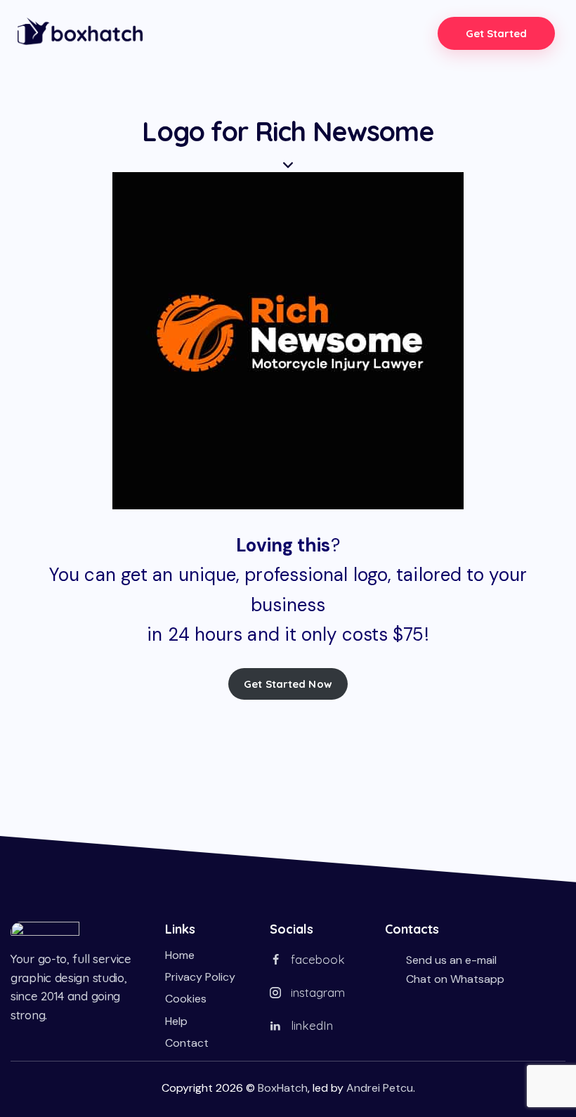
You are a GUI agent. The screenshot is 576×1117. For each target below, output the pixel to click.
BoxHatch (283, 1087)
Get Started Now (288, 684)
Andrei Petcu (379, 1087)
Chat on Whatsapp (455, 979)
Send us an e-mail (451, 960)
